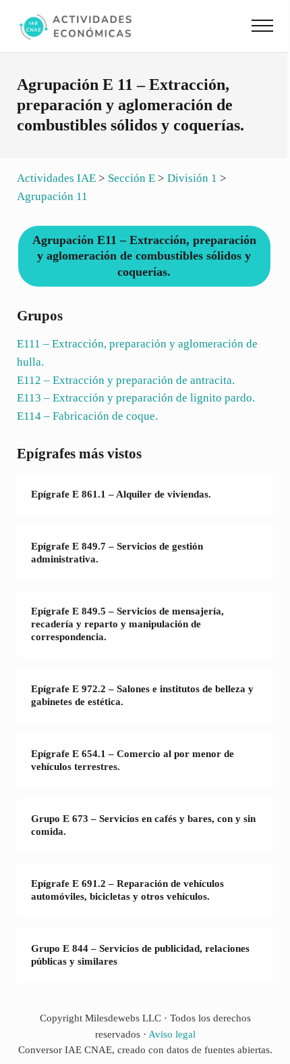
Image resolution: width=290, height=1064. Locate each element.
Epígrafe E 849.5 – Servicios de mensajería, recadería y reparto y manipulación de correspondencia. (127, 624)
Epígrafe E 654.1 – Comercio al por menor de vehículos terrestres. (132, 760)
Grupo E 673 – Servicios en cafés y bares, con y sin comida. (143, 825)
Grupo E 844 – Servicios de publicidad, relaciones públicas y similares (140, 955)
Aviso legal (172, 1034)
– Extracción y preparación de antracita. (126, 380)
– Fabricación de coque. (87, 416)
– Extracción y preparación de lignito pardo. (136, 397)
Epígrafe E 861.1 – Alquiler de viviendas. (121, 494)
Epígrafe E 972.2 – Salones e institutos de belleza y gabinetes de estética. (142, 695)
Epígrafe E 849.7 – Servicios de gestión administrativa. (117, 552)
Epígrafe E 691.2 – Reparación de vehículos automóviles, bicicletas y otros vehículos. (127, 890)
